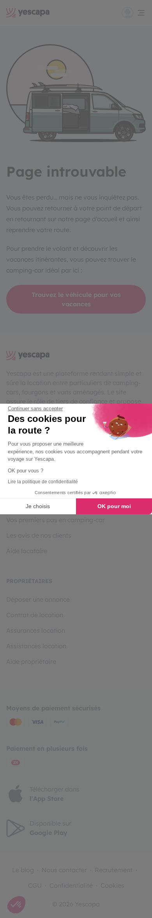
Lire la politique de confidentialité (43, 481)
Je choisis (38, 506)
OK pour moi (114, 506)
